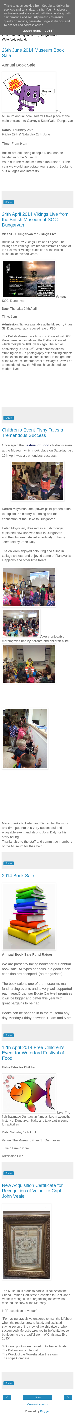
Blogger (44, 1411)
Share (8, 202)
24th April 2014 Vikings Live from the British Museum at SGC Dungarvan (35, 219)
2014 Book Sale (18, 875)
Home (37, 1397)
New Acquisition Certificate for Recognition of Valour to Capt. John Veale (32, 1191)
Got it (49, 30)
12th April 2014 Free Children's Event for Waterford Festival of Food (33, 1053)
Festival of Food (37, 445)
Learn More (32, 30)
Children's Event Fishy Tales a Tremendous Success (32, 432)
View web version (37, 1404)
